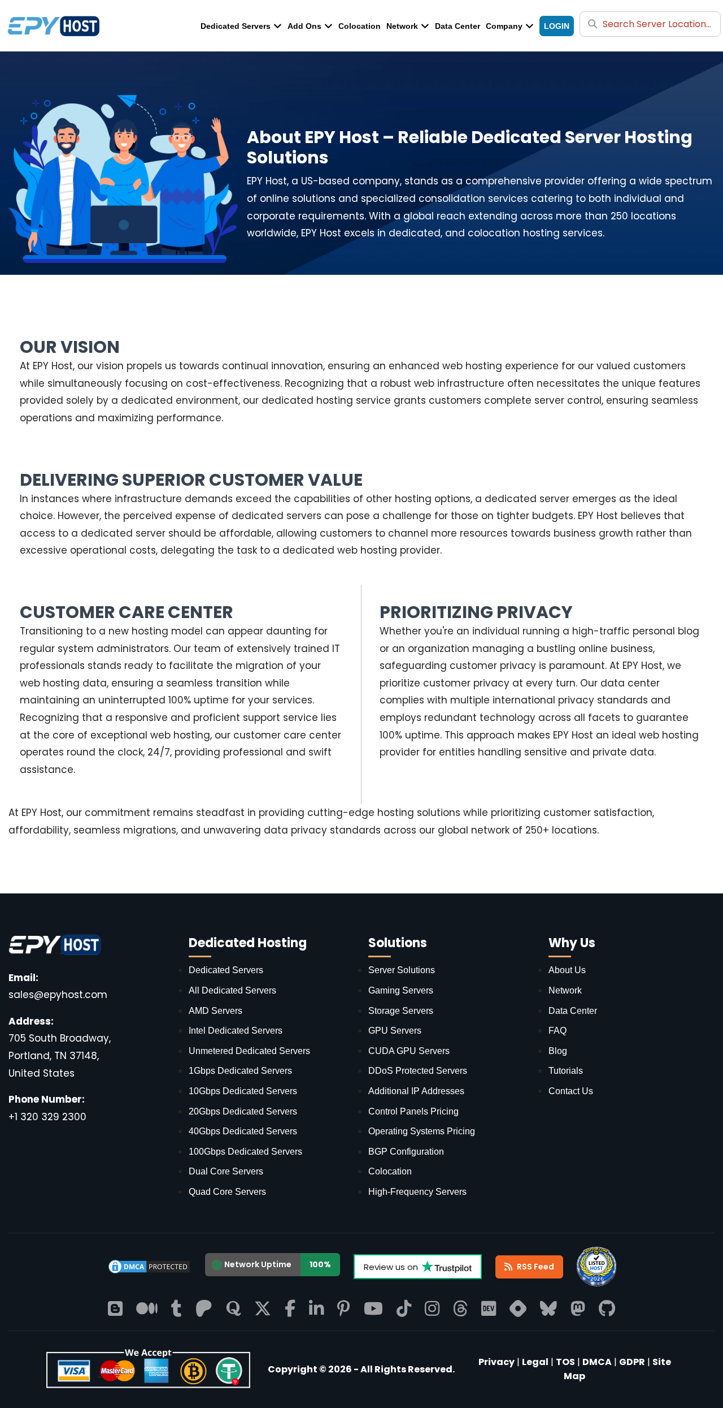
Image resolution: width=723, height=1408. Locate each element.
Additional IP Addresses (416, 1091)
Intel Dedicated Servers (235, 1030)
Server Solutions (401, 970)
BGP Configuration (406, 1151)
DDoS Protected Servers (417, 1071)
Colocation (359, 26)
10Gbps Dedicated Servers (243, 1091)
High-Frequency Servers (417, 1192)
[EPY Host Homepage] (148, 1370)
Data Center (457, 26)
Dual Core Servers (226, 1171)
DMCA (597, 1361)
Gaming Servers (400, 990)
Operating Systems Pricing (421, 1131)
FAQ (557, 1030)
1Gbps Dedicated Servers (240, 1071)
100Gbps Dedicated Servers (245, 1151)
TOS (565, 1361)
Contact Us (570, 1091)
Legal (535, 1361)
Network (402, 26)
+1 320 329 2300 (47, 1117)
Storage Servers (400, 1011)
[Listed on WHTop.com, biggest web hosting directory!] (596, 1266)
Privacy (496, 1361)
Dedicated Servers (236, 26)
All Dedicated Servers (232, 990)
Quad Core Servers (227, 1192)
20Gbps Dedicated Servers (243, 1111)
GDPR (632, 1361)
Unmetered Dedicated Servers (249, 1051)
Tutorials (565, 1071)
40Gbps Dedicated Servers (243, 1131)
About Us (567, 970)
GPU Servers (394, 1030)
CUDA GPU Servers (409, 1051)
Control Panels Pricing (413, 1111)
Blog (557, 1051)
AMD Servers (215, 1011)
